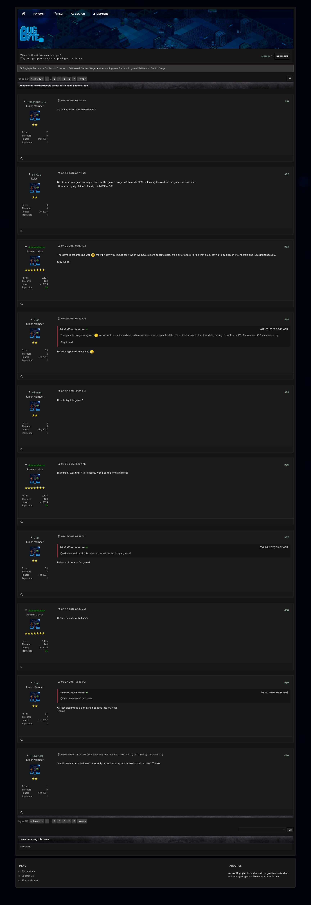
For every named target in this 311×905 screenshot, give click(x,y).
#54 (286, 319)
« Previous (37, 78)
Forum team (28, 871)
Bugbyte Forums (32, 68)
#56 (286, 464)
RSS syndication (30, 880)
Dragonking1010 (37, 102)
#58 (286, 610)
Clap (36, 320)
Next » (82, 78)
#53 (286, 246)
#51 (287, 101)
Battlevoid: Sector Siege (82, 68)
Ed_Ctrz (36, 174)
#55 (287, 392)
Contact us (27, 875)
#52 (287, 174)
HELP (60, 13)
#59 (286, 682)
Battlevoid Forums (55, 68)
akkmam (36, 392)
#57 (287, 537)
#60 (286, 755)
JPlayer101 (36, 756)
